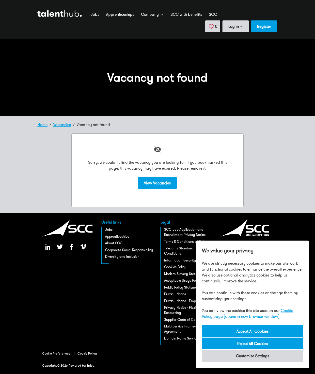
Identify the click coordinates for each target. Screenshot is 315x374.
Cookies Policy (175, 267)
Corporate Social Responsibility (129, 250)
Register (264, 26)
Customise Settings (252, 355)
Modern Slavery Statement (184, 274)
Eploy (90, 365)
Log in (233, 26)
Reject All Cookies (252, 343)
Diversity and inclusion (122, 256)
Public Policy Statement (182, 287)
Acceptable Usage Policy (182, 280)
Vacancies (62, 124)
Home (42, 124)
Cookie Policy (87, 353)
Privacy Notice (175, 294)
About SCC (114, 243)
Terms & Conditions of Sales (185, 241)
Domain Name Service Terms (186, 338)
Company (150, 14)
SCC (213, 14)
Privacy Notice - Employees (184, 301)
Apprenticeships (120, 14)
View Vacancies (157, 182)
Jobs (95, 14)
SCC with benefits (186, 14)
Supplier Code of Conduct (184, 319)
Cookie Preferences (56, 353)
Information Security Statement (188, 260)
